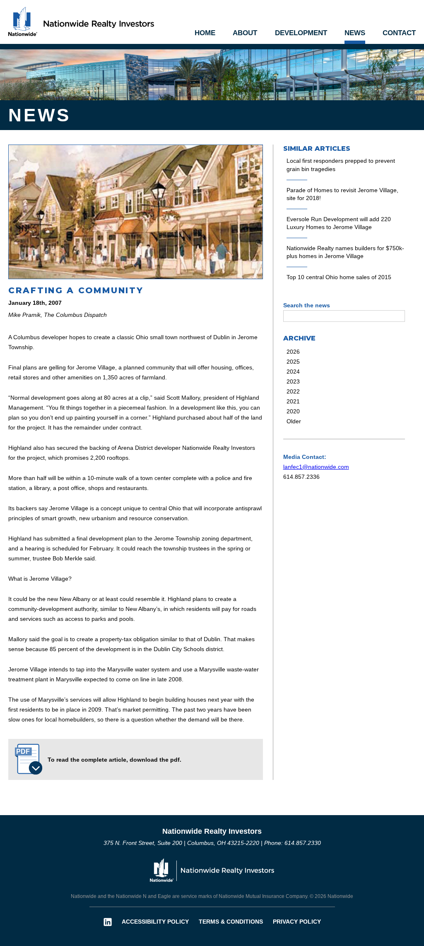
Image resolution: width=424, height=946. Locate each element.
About (245, 33)
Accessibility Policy (155, 921)
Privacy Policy (297, 921)
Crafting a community (75, 290)
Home (205, 33)
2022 (293, 391)
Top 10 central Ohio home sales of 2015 (339, 277)
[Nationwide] (212, 869)
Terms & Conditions (231, 921)
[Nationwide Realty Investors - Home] (81, 20)
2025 (293, 361)
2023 (293, 381)
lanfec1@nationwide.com (316, 466)
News (354, 33)
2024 (293, 371)
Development (301, 33)
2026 (293, 351)
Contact (399, 33)
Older (294, 421)
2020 (293, 411)
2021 (293, 401)
